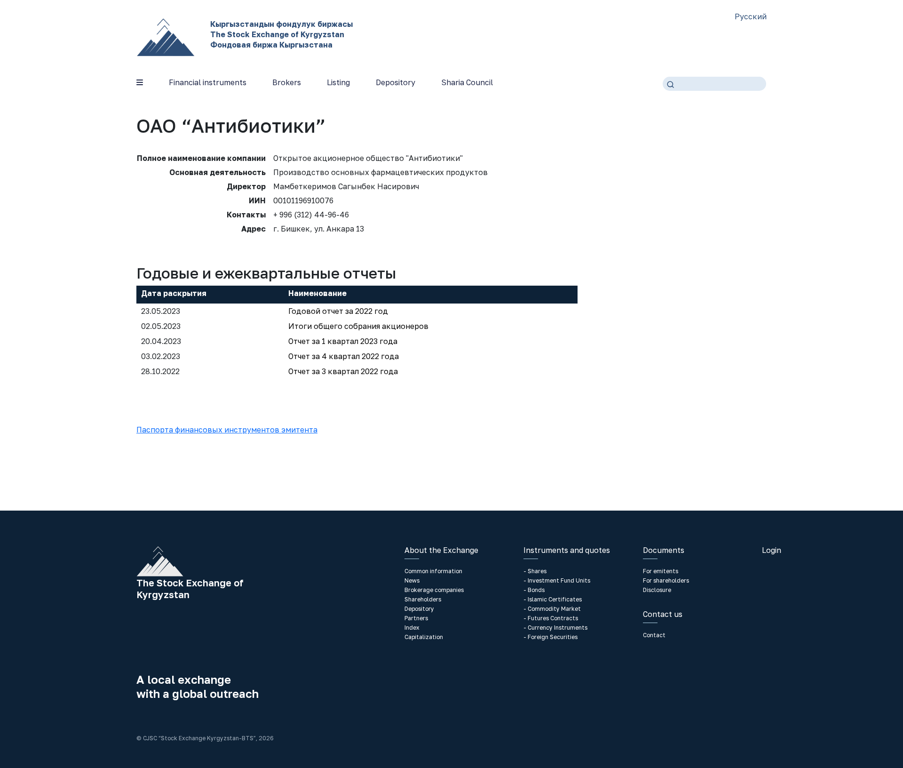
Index (412, 627)
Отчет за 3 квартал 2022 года (343, 371)
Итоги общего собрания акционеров (358, 326)
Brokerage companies (434, 589)
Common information (433, 571)
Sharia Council (467, 82)
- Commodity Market (552, 608)
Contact (654, 635)
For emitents (660, 571)
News (412, 580)
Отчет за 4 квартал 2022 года (343, 356)
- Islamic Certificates (552, 599)
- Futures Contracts (550, 618)
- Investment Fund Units (556, 580)
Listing (338, 82)
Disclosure (657, 589)
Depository (395, 82)
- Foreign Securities (550, 636)
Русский (751, 16)
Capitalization (423, 636)
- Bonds (534, 589)
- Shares (535, 571)
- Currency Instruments (555, 627)
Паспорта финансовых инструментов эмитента (226, 429)
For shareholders (666, 580)
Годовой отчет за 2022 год (338, 311)
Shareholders (422, 599)
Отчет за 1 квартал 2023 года (342, 341)
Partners (416, 618)
